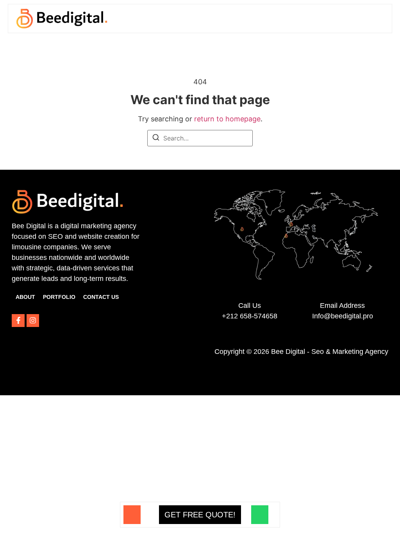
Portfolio (59, 297)
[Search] (156, 138)
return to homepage (227, 119)
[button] (377, 18)
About (25, 297)
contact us (101, 297)
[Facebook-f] (18, 320)
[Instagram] (33, 320)
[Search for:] (200, 138)
